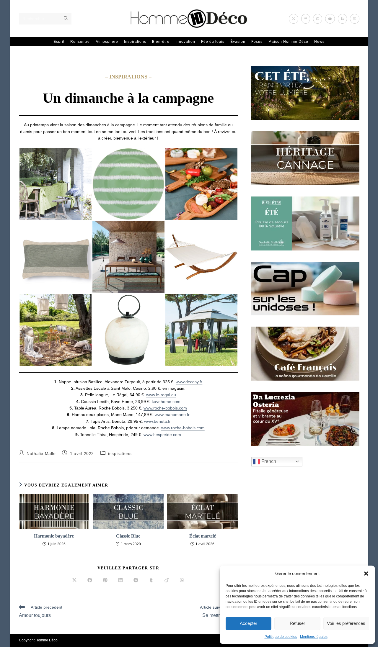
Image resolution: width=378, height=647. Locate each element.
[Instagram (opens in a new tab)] (317, 19)
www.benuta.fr (157, 421)
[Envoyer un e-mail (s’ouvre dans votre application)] (354, 19)
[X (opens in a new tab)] (293, 19)
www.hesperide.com (162, 434)
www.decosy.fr (189, 381)
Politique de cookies (281, 637)
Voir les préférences (346, 623)
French (268, 461)
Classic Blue (128, 535)
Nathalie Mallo (41, 453)
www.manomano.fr (172, 414)
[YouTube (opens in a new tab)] (330, 19)
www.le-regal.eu (161, 394)
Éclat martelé (202, 535)
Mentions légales (314, 637)
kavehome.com (166, 401)
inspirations (119, 453)
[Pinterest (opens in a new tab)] (305, 19)
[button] (366, 573)
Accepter (248, 623)
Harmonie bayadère (54, 535)
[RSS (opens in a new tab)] (342, 19)
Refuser (297, 623)
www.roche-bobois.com (165, 408)
